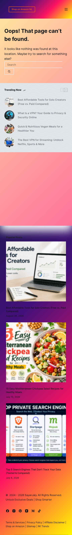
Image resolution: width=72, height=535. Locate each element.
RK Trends (43, 526)
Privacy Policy (34, 522)
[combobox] (33, 64)
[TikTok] (39, 510)
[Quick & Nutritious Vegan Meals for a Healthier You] (9, 129)
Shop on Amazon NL (22, 9)
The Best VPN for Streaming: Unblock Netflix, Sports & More (40, 142)
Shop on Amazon (15, 526)
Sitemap (31, 526)
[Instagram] (13, 510)
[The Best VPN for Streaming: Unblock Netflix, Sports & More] (9, 142)
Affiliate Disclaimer (54, 522)
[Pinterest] (20, 510)
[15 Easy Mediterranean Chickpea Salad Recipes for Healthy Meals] (36, 352)
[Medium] (32, 510)
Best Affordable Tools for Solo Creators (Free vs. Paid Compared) (42, 101)
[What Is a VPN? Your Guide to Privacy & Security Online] (9, 115)
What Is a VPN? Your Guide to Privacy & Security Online (42, 115)
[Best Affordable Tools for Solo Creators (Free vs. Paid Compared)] (9, 102)
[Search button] (9, 71)
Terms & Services (15, 522)
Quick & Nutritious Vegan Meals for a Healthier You (40, 128)
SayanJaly (31, 495)
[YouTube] (26, 510)
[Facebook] (7, 510)
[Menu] (66, 9)
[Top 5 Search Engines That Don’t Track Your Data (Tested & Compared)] (36, 433)
